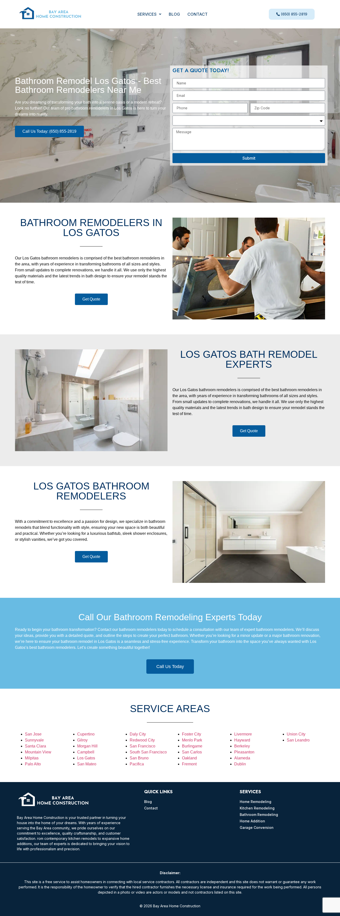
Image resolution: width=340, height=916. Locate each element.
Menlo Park (192, 740)
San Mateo (86, 764)
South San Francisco (148, 752)
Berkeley (242, 746)
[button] (149, 14)
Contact (197, 14)
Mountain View (38, 752)
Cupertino (86, 734)
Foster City (191, 734)
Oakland (189, 758)
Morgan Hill (87, 746)
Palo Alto (33, 764)
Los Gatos (86, 758)
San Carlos (192, 752)
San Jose (33, 734)
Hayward (242, 740)
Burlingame (192, 746)
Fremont (189, 764)
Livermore (243, 734)
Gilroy (82, 740)
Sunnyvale (34, 740)
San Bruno (139, 758)
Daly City (138, 734)
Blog (174, 14)
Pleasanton (244, 752)
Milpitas (32, 758)
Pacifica (137, 764)
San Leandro (298, 740)
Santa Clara (35, 746)
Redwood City (142, 740)
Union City (296, 734)
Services (147, 14)
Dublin (240, 764)
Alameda (242, 758)
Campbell (85, 752)
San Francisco (142, 746)
